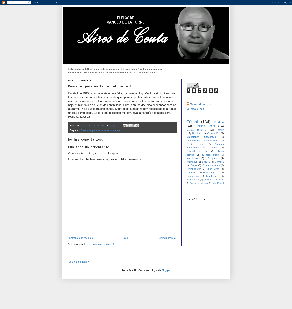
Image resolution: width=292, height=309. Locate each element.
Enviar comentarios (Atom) (99, 244)
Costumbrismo (196, 129)
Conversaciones (211, 165)
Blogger (166, 270)
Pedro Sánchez (211, 172)
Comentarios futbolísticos (202, 140)
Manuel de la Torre (201, 104)
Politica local (205, 126)
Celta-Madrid (218, 183)
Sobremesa (193, 179)
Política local (195, 144)
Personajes (193, 176)
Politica (196, 133)
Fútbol (192, 122)
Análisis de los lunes (214, 179)
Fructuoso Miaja (210, 154)
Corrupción (213, 133)
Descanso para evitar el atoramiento (100, 130)
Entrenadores (194, 169)
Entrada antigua (167, 237)
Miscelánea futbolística (201, 136)
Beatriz (220, 129)
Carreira (219, 162)
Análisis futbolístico (199, 183)
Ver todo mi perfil (196, 108)
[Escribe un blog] (127, 125)
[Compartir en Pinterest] (137, 125)
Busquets (212, 158)
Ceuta (194, 165)
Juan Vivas (213, 169)
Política (219, 122)
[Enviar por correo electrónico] (124, 125)
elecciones (192, 158)
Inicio (125, 237)
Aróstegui (192, 162)
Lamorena (192, 172)
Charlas (213, 147)
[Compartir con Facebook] (134, 125)
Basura (206, 162)
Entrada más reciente (81, 237)
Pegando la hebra (198, 151)
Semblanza (212, 176)
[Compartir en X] (131, 125)
